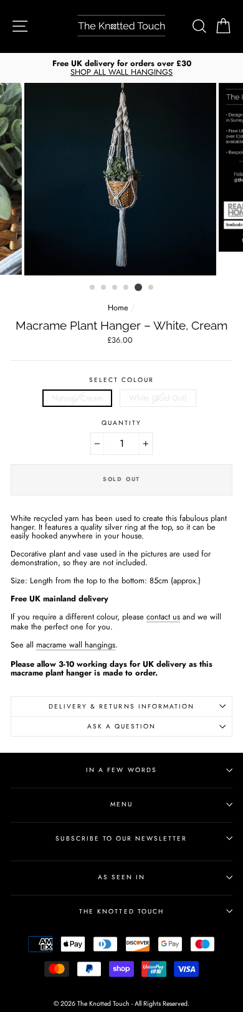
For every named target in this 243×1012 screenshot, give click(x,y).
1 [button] (93, 288)
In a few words (121, 770)
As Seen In (121, 877)
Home (118, 307)
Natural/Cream (77, 398)
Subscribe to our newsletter (121, 838)
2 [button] (104, 288)
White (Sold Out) (158, 398)
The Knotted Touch (121, 911)
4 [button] (126, 288)
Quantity (121, 422)
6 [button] (151, 288)
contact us (163, 618)
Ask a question (121, 726)
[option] (121, 68)
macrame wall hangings (75, 646)
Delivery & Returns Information (121, 706)
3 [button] (115, 288)
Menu (121, 804)
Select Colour (122, 379)
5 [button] (138, 287)
